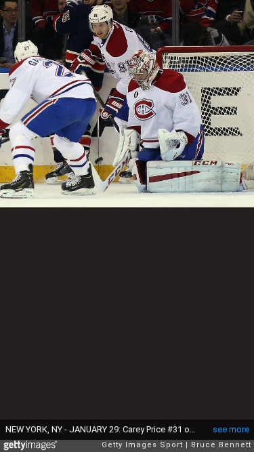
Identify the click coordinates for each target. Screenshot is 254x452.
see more (231, 429)
